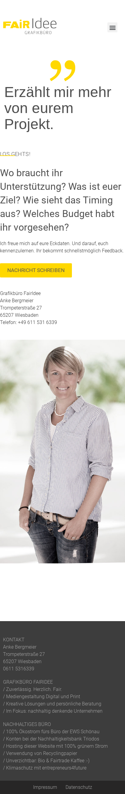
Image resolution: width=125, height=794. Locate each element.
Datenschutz (79, 787)
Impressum (45, 787)
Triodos (91, 739)
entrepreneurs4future (64, 768)
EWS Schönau (85, 731)
